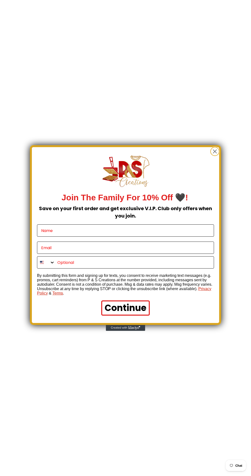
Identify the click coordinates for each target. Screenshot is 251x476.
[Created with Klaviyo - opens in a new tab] (125, 328)
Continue (125, 308)
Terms (57, 293)
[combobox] (46, 262)
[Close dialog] (215, 151)
